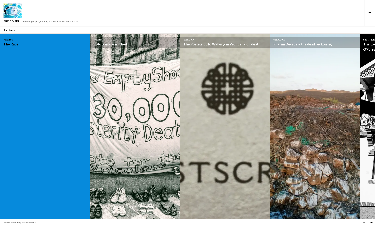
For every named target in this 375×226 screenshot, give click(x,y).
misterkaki (11, 21)
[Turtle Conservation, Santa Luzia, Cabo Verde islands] (364, 222)
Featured (8, 39)
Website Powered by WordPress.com (20, 222)
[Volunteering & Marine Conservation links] (371, 222)
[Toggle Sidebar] (369, 13)
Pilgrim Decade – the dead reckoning (302, 44)
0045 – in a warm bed (110, 44)
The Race (11, 44)
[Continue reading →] (45, 126)
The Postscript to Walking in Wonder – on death (221, 44)
